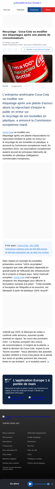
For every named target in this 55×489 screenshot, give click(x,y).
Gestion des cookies (11, 463)
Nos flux (31, 446)
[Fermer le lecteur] (52, 483)
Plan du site (32, 450)
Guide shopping (34, 437)
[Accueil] (27, 3)
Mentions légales (9, 459)
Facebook (12, 427)
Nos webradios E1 (10, 450)
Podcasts (20, 10)
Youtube (17, 427)
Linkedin (26, 427)
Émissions (34, 10)
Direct (48, 10)
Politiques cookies (35, 459)
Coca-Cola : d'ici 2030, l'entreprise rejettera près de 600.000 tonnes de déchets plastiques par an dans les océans (27, 249)
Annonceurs (7, 437)
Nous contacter (9, 433)
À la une (6, 10)
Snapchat (21, 427)
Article (5, 86)
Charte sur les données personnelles (12, 468)
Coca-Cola (8, 132)
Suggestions (16, 86)
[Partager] (5, 50)
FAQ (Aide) (7, 454)
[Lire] (30, 484)
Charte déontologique (36, 463)
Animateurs (7, 442)
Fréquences (7, 446)
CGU (29, 454)
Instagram (8, 427)
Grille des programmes (37, 433)
